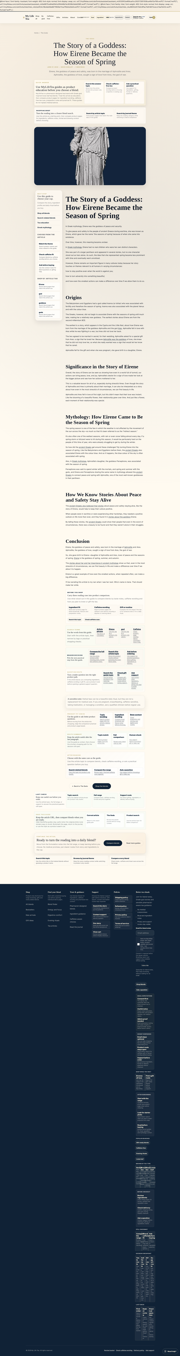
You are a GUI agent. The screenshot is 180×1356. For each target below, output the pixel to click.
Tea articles (52, 926)
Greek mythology (44, 227)
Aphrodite (128, 547)
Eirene (76, 558)
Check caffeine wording (124, 1350)
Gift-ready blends (142, 1142)
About (72, 17)
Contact (80, 17)
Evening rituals (53, 920)
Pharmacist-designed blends (78, 907)
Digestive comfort (55, 915)
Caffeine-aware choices (76, 920)
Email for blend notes (143, 928)
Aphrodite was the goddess (114, 339)
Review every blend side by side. (120, 742)
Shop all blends (43, 213)
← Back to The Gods (80, 786)
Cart (153, 18)
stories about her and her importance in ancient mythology (93, 563)
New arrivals (31, 915)
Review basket (109, 1350)
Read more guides (133, 843)
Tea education (43, 223)
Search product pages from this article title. (103, 741)
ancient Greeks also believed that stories (86, 506)
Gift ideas (30, 920)
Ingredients (119, 17)
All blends (30, 904)
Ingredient (100, 17)
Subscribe (145, 965)
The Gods (44, 33)
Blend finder (52, 904)
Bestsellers (30, 910)
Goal (92, 17)
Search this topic (75, 619)
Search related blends (46, 218)
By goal (43, 17)
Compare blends (113, 843)
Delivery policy (139, 1350)
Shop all (37, 17)
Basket (127, 17)
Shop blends (141, 984)
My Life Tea (29, 17)
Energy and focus (55, 910)
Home (36, 33)
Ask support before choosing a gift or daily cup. (135, 741)
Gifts (58, 17)
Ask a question (141, 990)
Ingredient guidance (78, 914)
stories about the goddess (119, 517)
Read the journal (76, 927)
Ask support (150, 1350)
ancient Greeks (85, 447)
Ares (120, 328)
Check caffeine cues (92, 619)
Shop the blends (101, 786)
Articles (65, 17)
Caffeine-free (50, 17)
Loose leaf (139, 1159)
